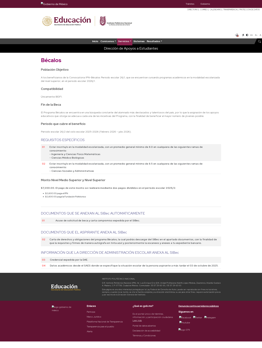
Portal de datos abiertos (144, 325)
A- (256, 35)
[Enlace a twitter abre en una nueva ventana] (197, 317)
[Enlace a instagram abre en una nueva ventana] (210, 317)
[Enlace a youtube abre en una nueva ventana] (184, 322)
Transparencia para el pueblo (100, 326)
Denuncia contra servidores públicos (198, 306)
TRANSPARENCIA (230, 9)
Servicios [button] (123, 41)
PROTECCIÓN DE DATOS (249, 9)
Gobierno (205, 3)
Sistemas (139, 41)
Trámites (190, 3)
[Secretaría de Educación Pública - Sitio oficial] (68, 21)
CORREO (204, 9)
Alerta (89, 331)
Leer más (137, 320)
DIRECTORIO (192, 9)
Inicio (95, 41)
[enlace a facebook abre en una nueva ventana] (185, 317)
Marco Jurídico (94, 316)
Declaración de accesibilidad (146, 330)
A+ (251, 35)
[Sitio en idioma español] (237, 35)
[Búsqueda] (217, 4)
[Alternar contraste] (247, 35)
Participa (91, 311)
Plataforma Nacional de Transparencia (105, 321)
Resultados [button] (153, 41)
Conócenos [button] (107, 41)
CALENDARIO (215, 9)
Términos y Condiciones (144, 335)
